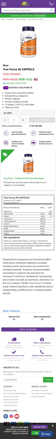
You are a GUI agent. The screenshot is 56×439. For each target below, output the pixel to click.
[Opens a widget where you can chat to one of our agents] (45, 434)
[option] (28, 167)
